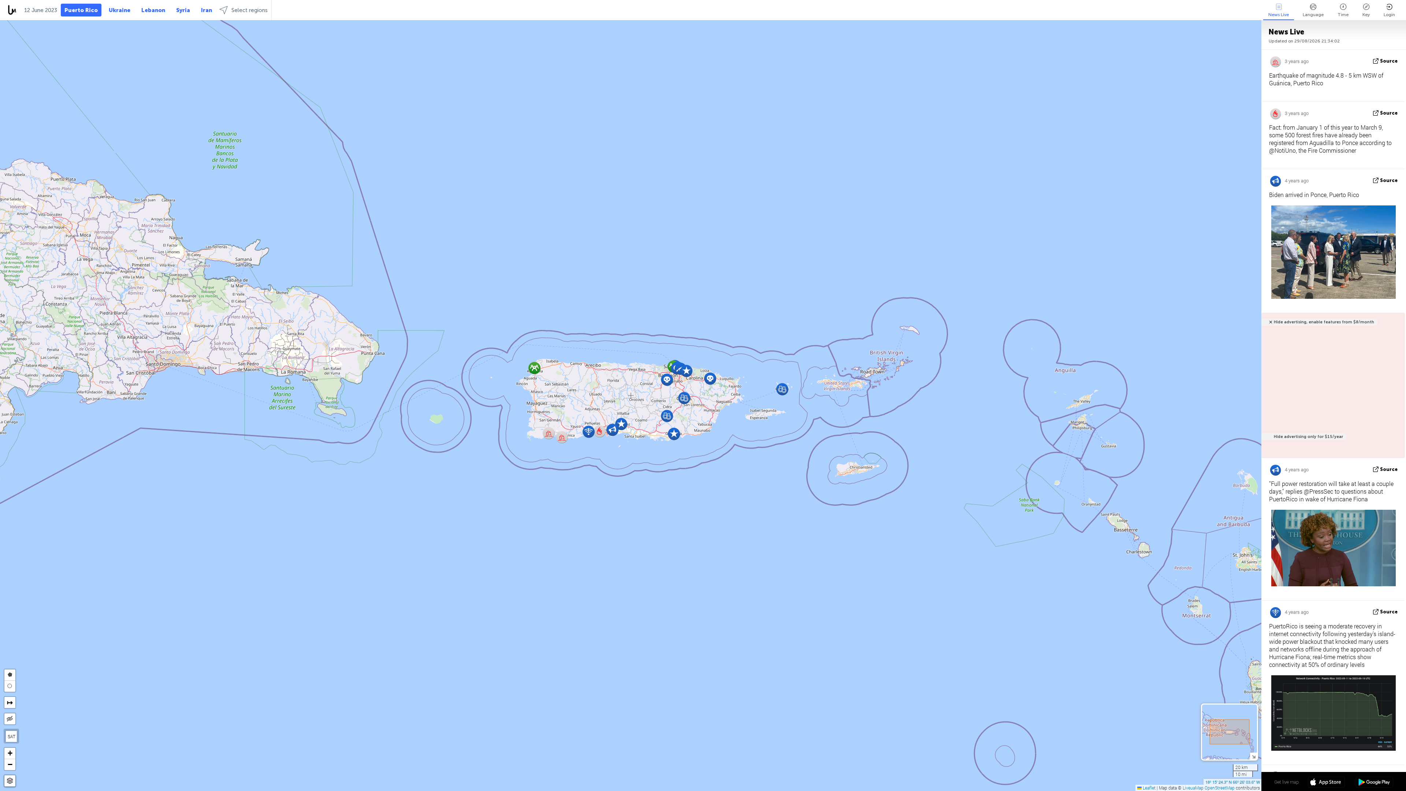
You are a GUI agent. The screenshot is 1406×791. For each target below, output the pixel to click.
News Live (1278, 14)
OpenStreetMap (1220, 788)
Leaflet (1149, 788)
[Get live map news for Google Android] (1374, 783)
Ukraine (119, 10)
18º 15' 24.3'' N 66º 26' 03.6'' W (1232, 782)
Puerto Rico (81, 10)
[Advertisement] (1332, 389)
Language (1313, 14)
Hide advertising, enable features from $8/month (1324, 322)
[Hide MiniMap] (1253, 756)
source (1389, 61)
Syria (183, 10)
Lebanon (153, 10)
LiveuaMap (1193, 788)
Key (1366, 14)
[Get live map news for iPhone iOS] (1326, 783)
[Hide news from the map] (9, 718)
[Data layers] (9, 781)
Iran (206, 10)
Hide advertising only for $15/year (1308, 436)
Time (1343, 14)
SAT (11, 736)
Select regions (249, 10)
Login (1389, 14)
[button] (686, 371)
